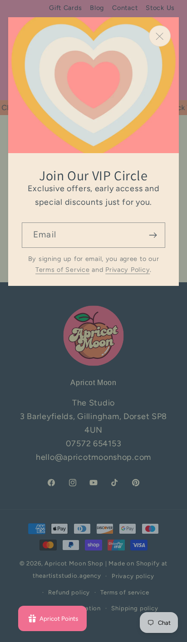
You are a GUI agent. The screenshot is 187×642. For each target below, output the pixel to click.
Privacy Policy (127, 269)
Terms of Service (62, 269)
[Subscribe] (153, 235)
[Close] (160, 36)
